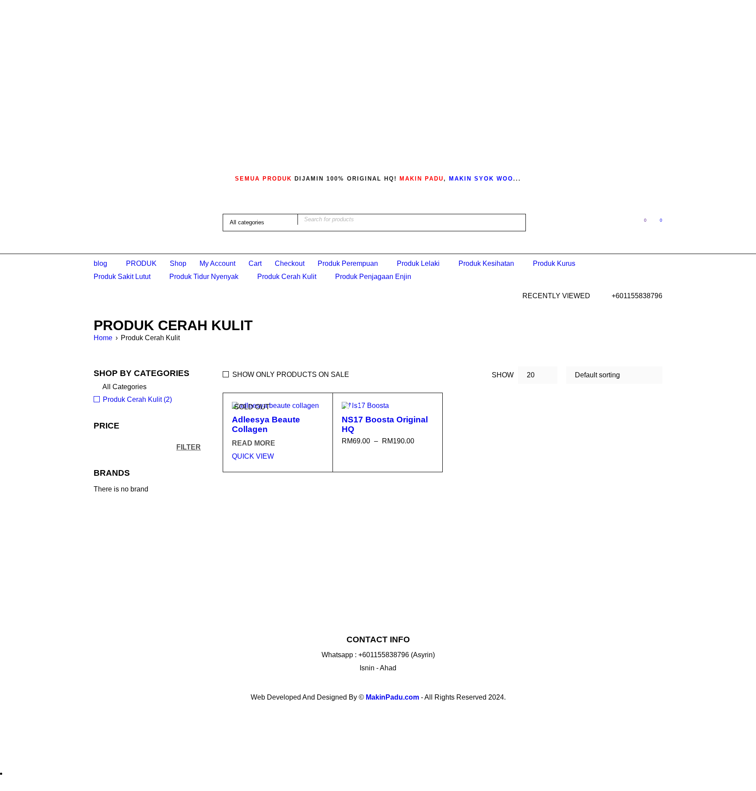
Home (103, 337)
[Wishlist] (640, 222)
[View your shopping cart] (656, 222)
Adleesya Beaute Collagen (266, 424)
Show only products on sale (290, 374)
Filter (188, 447)
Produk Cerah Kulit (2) (137, 399)
